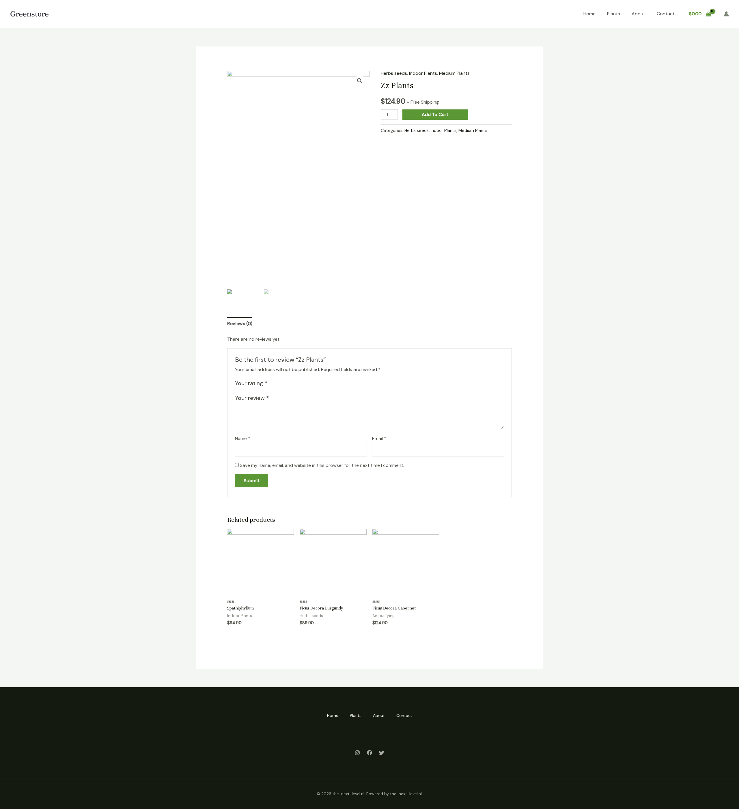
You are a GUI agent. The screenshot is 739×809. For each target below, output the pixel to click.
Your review (252, 398)
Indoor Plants (423, 73)
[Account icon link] (726, 13)
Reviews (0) (239, 323)
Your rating (251, 383)
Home (589, 14)
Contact (666, 14)
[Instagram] (357, 752)
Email (379, 438)
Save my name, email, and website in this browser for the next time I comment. (322, 465)
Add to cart (435, 114)
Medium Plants (454, 73)
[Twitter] (381, 752)
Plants (613, 14)
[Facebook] (369, 752)
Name (242, 438)
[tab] (239, 323)
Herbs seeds (394, 73)
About (638, 14)
